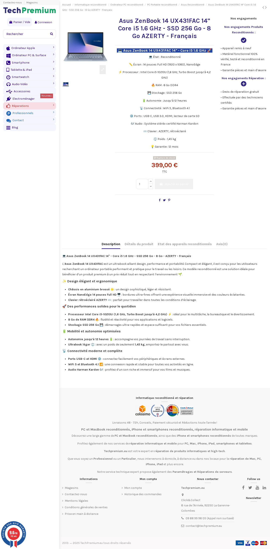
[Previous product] (263, 7)
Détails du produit (139, 244)
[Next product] (266, 7)
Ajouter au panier (177, 184)
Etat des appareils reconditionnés (185, 244)
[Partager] (160, 200)
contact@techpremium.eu (204, 526)
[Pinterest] (169, 200)
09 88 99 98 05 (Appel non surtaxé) (210, 518)
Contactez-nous (13, 2)
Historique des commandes (143, 494)
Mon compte (133, 488)
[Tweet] (164, 200)
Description (111, 244)
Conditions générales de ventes (86, 507)
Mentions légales (76, 501)
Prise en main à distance (81, 514)
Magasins (32, 2)
